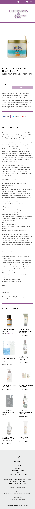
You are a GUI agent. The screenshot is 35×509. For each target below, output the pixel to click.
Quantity (4, 84)
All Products (17, 466)
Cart (17, 472)
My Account (17, 468)
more (30, 107)
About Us (18, 464)
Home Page (17, 461)
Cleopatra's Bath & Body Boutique (19, 505)
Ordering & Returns (17, 470)
